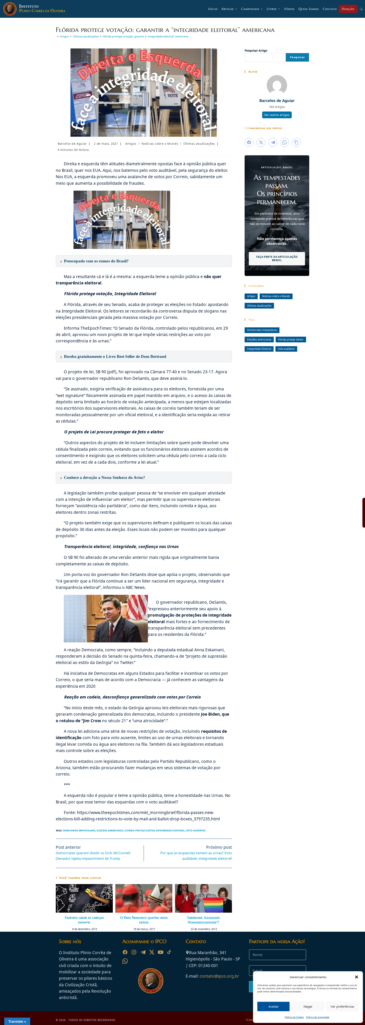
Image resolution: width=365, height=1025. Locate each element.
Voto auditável (196, 830)
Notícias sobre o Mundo (160, 144)
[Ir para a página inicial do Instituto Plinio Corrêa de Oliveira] (150, 980)
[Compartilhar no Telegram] (272, 142)
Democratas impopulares (79, 830)
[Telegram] (143, 952)
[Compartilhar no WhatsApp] (284, 142)
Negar (308, 1006)
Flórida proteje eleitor (139, 830)
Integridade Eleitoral (170, 830)
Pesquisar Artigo (256, 50)
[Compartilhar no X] (260, 142)
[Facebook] (125, 952)
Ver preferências (342, 1006)
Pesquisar (297, 57)
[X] (151, 952)
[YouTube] (160, 952)
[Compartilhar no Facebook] (249, 142)
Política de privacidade (317, 1017)
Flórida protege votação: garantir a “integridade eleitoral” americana (145, 36)
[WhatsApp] (125, 961)
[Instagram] (134, 952)
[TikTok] (169, 952)
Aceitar (273, 1006)
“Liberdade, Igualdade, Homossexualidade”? (203, 919)
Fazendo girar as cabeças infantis (84, 919)
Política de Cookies (294, 1017)
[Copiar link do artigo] (296, 142)
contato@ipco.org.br (219, 976)
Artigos (130, 144)
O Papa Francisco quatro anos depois (144, 919)
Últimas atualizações (199, 144)
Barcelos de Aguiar (72, 144)
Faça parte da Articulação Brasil (277, 258)
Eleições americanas (110, 830)
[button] (356, 977)
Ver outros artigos (277, 115)
